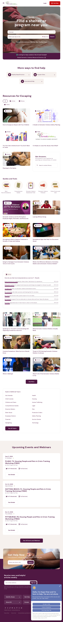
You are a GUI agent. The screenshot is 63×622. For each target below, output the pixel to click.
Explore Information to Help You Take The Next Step (31, 42)
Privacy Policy (6, 613)
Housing (34, 399)
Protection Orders (37, 412)
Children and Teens (10, 402)
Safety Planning (36, 416)
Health (34, 395)
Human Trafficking (37, 402)
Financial (7, 419)
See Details (11, 474)
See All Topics (12, 428)
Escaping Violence (10, 416)
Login (45, 3)
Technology (35, 423)
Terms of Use (13, 613)
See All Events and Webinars (31, 540)
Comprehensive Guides (12, 406)
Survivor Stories (36, 419)
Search (52, 36)
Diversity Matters (10, 409)
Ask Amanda (8, 395)
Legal (33, 406)
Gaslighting (8, 423)
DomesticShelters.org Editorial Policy (25, 613)
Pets (33, 409)
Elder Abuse (8, 412)
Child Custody (9, 399)
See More (31, 381)
